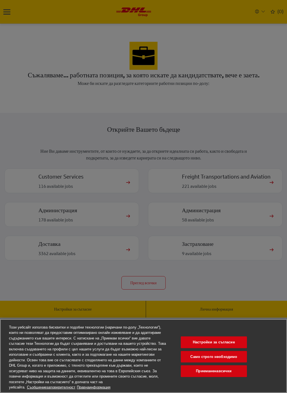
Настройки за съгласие (214, 342)
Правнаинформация (93, 387)
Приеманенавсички (214, 371)
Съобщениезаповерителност (51, 387)
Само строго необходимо (213, 357)
